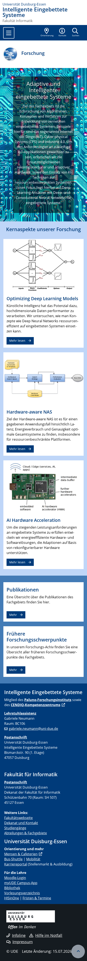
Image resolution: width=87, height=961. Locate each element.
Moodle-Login (15, 877)
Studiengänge (15, 828)
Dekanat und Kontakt (21, 823)
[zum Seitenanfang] (78, 951)
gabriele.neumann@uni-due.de (33, 728)
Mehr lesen (17, 341)
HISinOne (11, 898)
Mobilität (33, 859)
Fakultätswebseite (18, 817)
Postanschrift (15, 737)
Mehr (13, 615)
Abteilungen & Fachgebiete (25, 833)
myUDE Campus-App (20, 882)
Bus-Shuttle (13, 859)
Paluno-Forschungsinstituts (47, 699)
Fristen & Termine (37, 898)
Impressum (22, 941)
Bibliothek (12, 888)
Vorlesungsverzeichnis (22, 893)
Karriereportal (15, 864)
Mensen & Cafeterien (21, 854)
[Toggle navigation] (8, 33)
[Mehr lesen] (43, 265)
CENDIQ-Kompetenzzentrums (35, 705)
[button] (62, 32)
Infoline (19, 935)
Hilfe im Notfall (48, 935)
